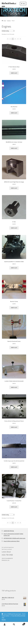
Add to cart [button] (14, 73)
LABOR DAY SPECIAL (9, 531)
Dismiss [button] (4, 619)
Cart (21, 623)
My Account (4, 624)
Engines (9, 20)
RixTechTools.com (9, 5)
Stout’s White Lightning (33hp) (11, 541)
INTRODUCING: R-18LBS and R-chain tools (14, 538)
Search (14, 624)
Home (4, 20)
